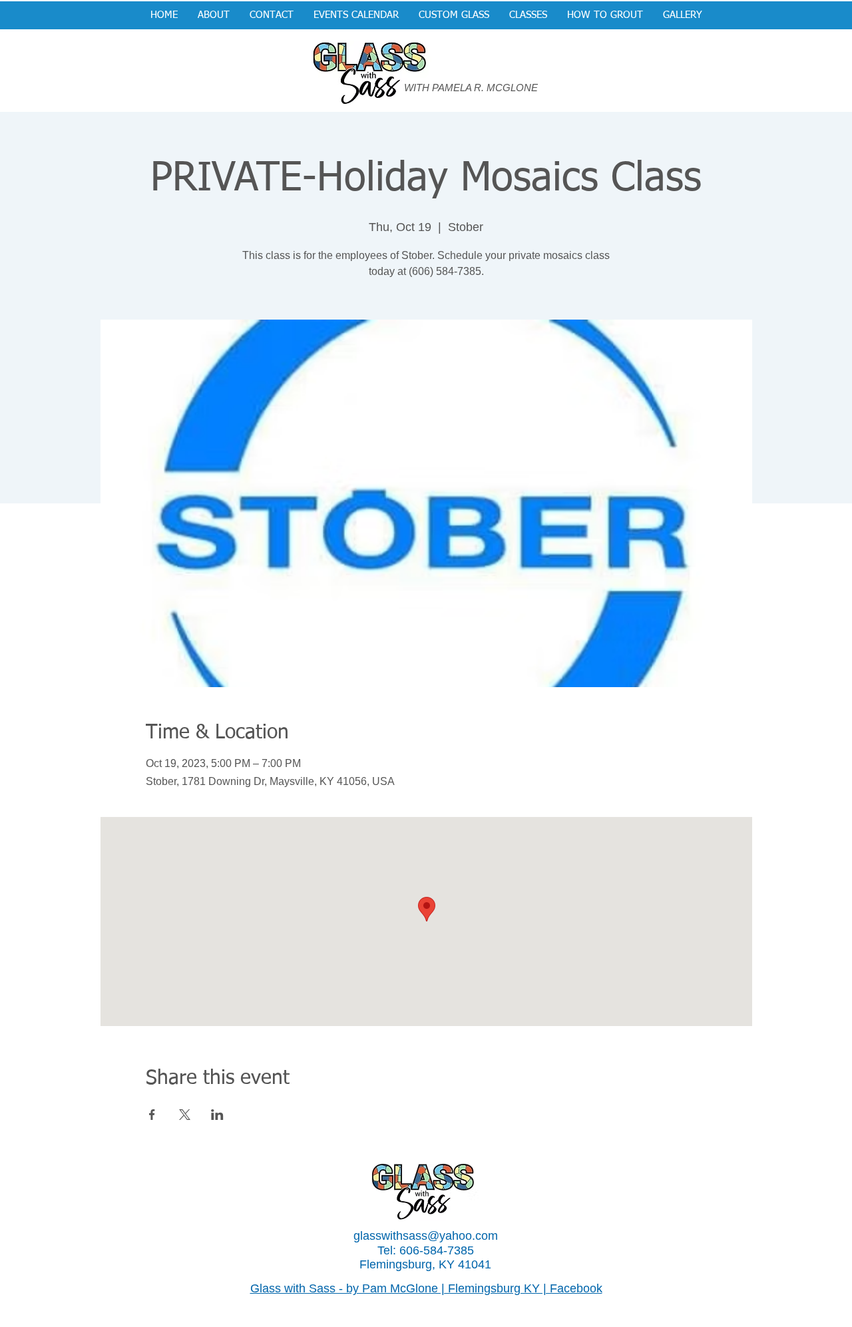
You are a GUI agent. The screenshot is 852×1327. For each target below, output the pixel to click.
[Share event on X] (184, 1114)
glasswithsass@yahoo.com (425, 1235)
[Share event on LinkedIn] (217, 1114)
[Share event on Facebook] (152, 1114)
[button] (454, 15)
